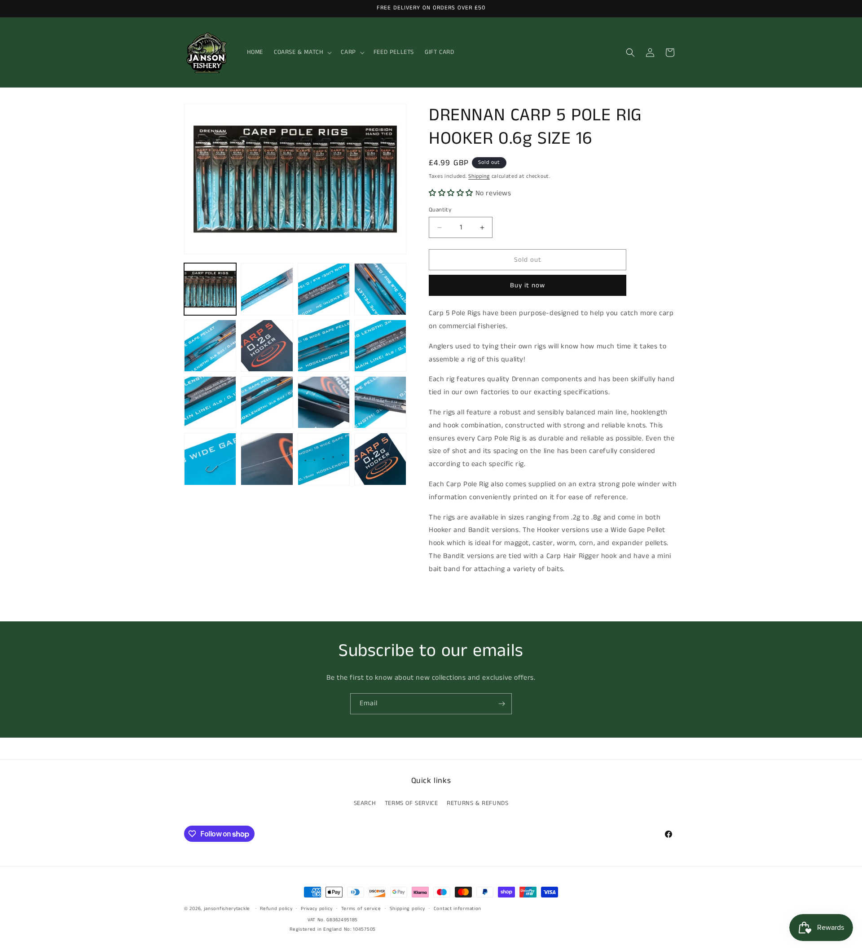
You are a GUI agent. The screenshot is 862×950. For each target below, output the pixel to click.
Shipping (479, 176)
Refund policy (276, 908)
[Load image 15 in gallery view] (324, 459)
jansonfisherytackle (227, 908)
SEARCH (365, 803)
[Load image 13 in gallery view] (210, 459)
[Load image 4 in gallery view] (380, 289)
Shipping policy (408, 908)
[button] (301, 52)
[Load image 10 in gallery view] (267, 402)
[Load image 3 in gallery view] (324, 289)
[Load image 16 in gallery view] (380, 459)
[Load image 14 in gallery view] (267, 459)
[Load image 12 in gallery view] (380, 402)
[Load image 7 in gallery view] (324, 346)
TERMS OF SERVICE (411, 803)
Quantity (440, 210)
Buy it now (527, 285)
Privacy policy (317, 908)
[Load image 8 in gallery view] (380, 346)
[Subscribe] (501, 703)
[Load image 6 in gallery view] (267, 346)
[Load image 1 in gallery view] (210, 289)
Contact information (457, 908)
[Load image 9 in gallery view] (210, 402)
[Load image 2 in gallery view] (267, 289)
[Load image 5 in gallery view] (210, 346)
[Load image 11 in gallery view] (324, 402)
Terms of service (361, 908)
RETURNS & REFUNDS (477, 803)
